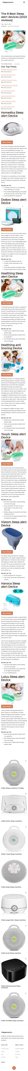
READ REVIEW (7, 71)
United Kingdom (19, 1048)
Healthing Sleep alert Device (9, 80)
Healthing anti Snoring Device (9, 85)
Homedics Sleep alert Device (9, 69)
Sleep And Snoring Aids (13, 26)
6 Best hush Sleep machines (11, 953)
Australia (17, 1054)
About (3, 1051)
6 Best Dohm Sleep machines (11, 821)
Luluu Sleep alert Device (8, 106)
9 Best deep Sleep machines (11, 887)
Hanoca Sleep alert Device (8, 101)
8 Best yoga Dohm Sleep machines (13, 920)
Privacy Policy (5, 1048)
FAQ (2, 1054)
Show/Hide (17, 64)
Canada (17, 1051)
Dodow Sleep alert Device (8, 75)
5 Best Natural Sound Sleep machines (10, 987)
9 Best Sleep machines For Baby (12, 788)
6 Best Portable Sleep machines (12, 1020)
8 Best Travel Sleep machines (11, 854)
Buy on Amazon (7, 142)
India (16, 1057)
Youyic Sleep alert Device (8, 91)
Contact (3, 1057)
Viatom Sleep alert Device (8, 96)
